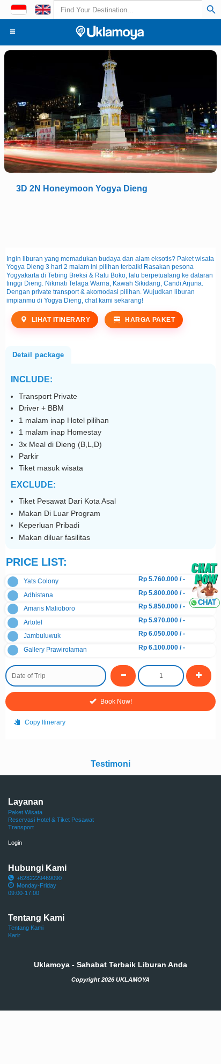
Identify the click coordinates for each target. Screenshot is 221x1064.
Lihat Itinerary (60, 319)
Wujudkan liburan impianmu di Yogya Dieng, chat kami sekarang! (100, 296)
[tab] (38, 354)
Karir (14, 935)
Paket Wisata (25, 812)
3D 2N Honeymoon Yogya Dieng (82, 188)
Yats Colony (41, 581)
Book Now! (115, 701)
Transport (21, 827)
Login (15, 842)
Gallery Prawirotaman (55, 649)
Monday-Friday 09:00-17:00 (32, 889)
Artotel (33, 622)
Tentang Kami (25, 927)
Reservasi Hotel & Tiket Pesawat (51, 819)
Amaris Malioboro (49, 608)
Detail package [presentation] (38, 355)
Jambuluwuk (42, 635)
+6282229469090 (39, 878)
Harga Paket (149, 319)
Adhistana (38, 595)
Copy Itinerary (44, 722)
